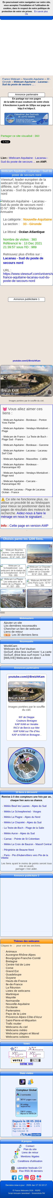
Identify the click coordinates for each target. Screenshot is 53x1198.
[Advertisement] (26, 47)
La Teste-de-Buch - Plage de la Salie (24, 827)
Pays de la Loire (16, 1013)
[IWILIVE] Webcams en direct (22, 657)
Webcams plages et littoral (22, 1033)
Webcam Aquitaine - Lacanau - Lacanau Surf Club (24, 452)
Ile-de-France (14, 984)
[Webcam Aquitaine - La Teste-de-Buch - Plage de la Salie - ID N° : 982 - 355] (39, 553)
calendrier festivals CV (29, 1168)
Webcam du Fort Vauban (19, 648)
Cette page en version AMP (28, 525)
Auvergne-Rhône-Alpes (21, 954)
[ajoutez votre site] (26, 1063)
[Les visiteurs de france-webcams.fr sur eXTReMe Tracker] (31, 1081)
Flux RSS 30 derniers (31, 1171)
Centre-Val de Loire (18, 964)
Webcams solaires (17, 1036)
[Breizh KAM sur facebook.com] (14, 1177)
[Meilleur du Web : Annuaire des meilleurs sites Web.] (17, 1060)
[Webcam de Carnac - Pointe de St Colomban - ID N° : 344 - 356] (39, 598)
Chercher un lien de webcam (22, 628)
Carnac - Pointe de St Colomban (21, 838)
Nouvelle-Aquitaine (18, 1003)
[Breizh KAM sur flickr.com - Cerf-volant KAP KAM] (39, 1177)
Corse (9, 967)
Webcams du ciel (17, 1026)
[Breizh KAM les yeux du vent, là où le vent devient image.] (26, 767)
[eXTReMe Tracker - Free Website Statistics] (22, 1081)
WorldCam (10, 645)
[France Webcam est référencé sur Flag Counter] (26, 1127)
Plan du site (30, 1149)
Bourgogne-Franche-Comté (23, 958)
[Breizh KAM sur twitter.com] (20, 1177)
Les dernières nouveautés (20, 625)
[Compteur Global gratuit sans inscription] (26, 1102)
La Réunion (13, 987)
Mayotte (11, 997)
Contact (30, 1146)
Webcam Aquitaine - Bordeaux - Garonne (25, 444)
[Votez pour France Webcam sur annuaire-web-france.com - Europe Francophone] (35, 1049)
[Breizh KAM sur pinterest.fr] (32, 1177)
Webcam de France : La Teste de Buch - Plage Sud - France (25, 438)
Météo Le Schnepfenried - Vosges (22, 811)
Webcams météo (16, 1030)
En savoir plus (41, 11)
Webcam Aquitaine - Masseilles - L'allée (25, 458)
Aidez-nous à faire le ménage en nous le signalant (23, 514)
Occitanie (12, 1007)
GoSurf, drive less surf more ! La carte (28, 651)
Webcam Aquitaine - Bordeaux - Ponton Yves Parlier (24, 421)
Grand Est (12, 971)
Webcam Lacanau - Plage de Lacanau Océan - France (23, 491)
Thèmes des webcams (26, 941)
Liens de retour (13, 631)
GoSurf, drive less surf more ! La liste (27, 654)
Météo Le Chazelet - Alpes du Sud (22, 822)
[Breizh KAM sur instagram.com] (26, 1177)
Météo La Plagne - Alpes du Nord (22, 817)
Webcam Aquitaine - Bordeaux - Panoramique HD (20, 466)
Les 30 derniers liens (25, 634)
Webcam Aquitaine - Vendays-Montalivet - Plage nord (25, 474)
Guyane (11, 977)
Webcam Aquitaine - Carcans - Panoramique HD (19, 482)
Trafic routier (13, 1023)
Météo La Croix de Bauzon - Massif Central (28, 844)
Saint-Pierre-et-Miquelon (21, 1020)
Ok (26, 14)
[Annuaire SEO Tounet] (35, 1060)
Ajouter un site (13, 622)
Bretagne (11, 961)
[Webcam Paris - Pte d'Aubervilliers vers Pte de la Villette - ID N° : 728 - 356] (13, 598)
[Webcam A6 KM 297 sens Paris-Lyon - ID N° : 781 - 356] (39, 582)
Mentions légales (30, 1156)
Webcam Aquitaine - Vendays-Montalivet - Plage (25, 429)
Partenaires (13, 1010)
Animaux (11, 951)
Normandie (13, 1000)
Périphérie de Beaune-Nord (19, 849)
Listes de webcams (18, 990)
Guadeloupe (13, 974)
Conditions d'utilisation (30, 1161)
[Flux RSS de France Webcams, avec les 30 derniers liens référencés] (7, 634)
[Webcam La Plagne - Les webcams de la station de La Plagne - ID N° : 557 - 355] (13, 582)
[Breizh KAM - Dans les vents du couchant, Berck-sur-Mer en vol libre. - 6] (26, 382)
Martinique (12, 994)
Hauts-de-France (16, 980)
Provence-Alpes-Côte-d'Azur (24, 1017)
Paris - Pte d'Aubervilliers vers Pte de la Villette (24, 856)
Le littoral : (10, 232)
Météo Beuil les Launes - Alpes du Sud (25, 806)
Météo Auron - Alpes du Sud (19, 833)
